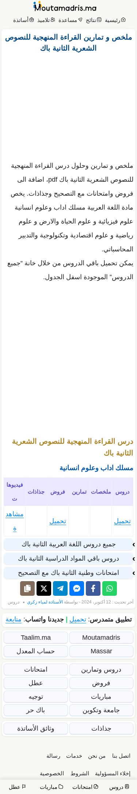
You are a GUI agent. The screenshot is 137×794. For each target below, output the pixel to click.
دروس (13, 602)
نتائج (91, 20)
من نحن (97, 756)
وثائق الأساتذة (35, 728)
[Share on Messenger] (76, 588)
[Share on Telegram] (60, 588)
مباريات (101, 696)
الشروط (80, 773)
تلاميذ (43, 20)
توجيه (35, 696)
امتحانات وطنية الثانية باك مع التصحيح (68, 572)
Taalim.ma (36, 637)
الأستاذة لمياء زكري (45, 602)
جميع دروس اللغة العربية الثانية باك (69, 544)
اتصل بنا (121, 756)
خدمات (74, 756)
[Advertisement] (68, 105)
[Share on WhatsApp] (109, 588)
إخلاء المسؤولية (112, 773)
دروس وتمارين (101, 669)
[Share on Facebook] (93, 588)
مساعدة (67, 20)
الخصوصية (52, 773)
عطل (35, 683)
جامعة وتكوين (101, 710)
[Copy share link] (27, 588)
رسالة (53, 756)
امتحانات (35, 669)
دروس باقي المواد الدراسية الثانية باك (68, 558)
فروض (101, 683)
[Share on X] (44, 588)
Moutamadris (101, 637)
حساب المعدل (35, 651)
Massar (101, 651)
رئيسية (112, 20)
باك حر (35, 710)
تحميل (122, 521)
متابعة (13, 619)
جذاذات (101, 728)
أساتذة (20, 20)
